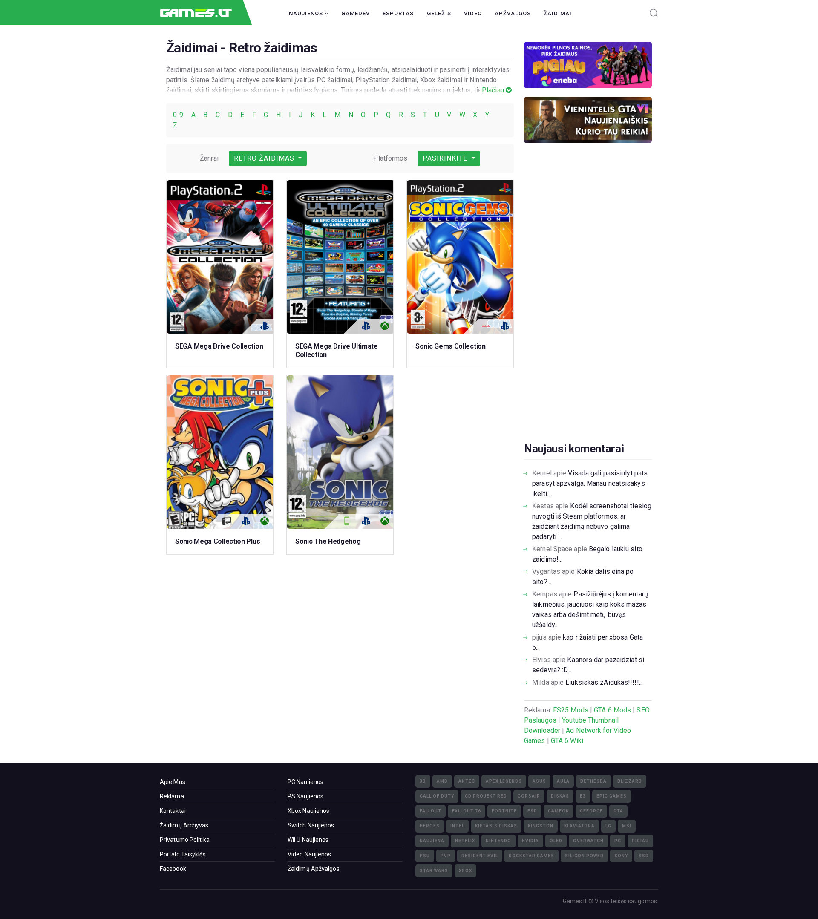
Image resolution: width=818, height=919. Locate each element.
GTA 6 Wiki (567, 741)
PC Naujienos (305, 781)
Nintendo (498, 840)
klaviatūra (579, 826)
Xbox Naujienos (308, 810)
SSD (644, 855)
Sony (621, 855)
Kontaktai (173, 810)
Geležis (439, 13)
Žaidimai (558, 13)
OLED (556, 840)
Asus (539, 781)
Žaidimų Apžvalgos (314, 868)
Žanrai (209, 158)
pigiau (640, 840)
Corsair (529, 796)
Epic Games (611, 796)
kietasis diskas (496, 826)
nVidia (530, 840)
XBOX (465, 870)
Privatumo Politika (185, 839)
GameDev (355, 13)
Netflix (465, 840)
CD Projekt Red (486, 796)
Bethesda (593, 781)
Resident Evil (479, 855)
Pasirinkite (446, 158)
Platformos (390, 158)
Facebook (173, 868)
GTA (618, 811)
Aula (563, 781)
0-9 (179, 115)
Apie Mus (172, 781)
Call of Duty (437, 796)
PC (617, 840)
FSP (532, 811)
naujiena (432, 840)
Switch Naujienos (311, 825)
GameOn (558, 811)
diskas (560, 796)
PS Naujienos (305, 796)
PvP (446, 855)
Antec (466, 781)
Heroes (430, 826)
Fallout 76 (466, 811)
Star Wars (434, 870)
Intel (457, 826)
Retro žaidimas (265, 158)
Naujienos (307, 13)
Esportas (398, 13)
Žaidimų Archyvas (184, 825)
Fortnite (504, 811)
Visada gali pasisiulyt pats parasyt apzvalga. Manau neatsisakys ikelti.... (590, 483)
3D (423, 781)
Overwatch (588, 840)
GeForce (591, 811)
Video (473, 13)
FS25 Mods (570, 710)
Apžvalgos (513, 13)
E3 (583, 796)
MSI (626, 826)
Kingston (540, 826)
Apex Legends (504, 781)
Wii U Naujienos (308, 839)
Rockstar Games (531, 855)
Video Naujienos (309, 854)
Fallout (430, 811)
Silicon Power (584, 855)
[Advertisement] (588, 306)
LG (608, 826)
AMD (442, 781)
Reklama (172, 796)
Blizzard (629, 781)
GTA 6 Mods (612, 710)
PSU (425, 855)
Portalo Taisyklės (183, 854)
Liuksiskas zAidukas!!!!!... (604, 682)
